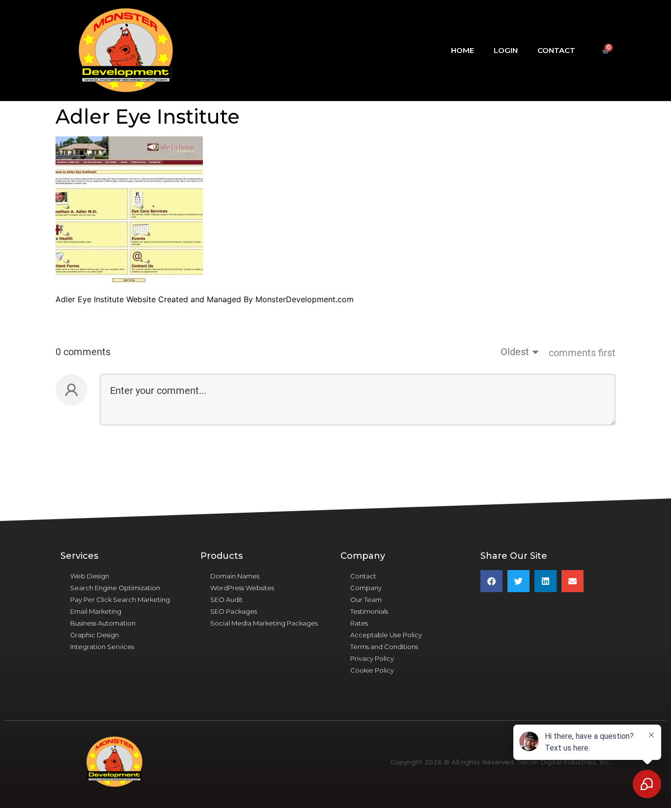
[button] (491, 581)
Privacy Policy (372, 658)
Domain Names (234, 576)
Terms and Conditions (384, 647)
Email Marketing (95, 611)
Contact (556, 50)
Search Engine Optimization (115, 588)
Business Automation (103, 623)
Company (366, 588)
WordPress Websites (242, 588)
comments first (582, 353)
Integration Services (102, 647)
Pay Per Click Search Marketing (120, 599)
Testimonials (369, 611)
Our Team (366, 599)
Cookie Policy (372, 670)
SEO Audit (226, 599)
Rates (359, 623)
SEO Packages (233, 611)
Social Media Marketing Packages (264, 623)
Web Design (89, 576)
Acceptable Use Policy (386, 635)
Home (462, 50)
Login (506, 50)
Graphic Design (94, 635)
